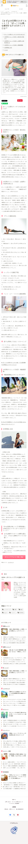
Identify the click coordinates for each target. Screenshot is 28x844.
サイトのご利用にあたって (17, 801)
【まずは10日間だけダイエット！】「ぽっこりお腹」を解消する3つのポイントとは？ (14, 13)
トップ (2, 11)
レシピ (21, 9)
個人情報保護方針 (19, 809)
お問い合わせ (8, 801)
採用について (12, 809)
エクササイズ (14, 11)
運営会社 (6, 809)
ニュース (7, 9)
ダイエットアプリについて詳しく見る (14, 557)
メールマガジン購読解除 (14, 803)
